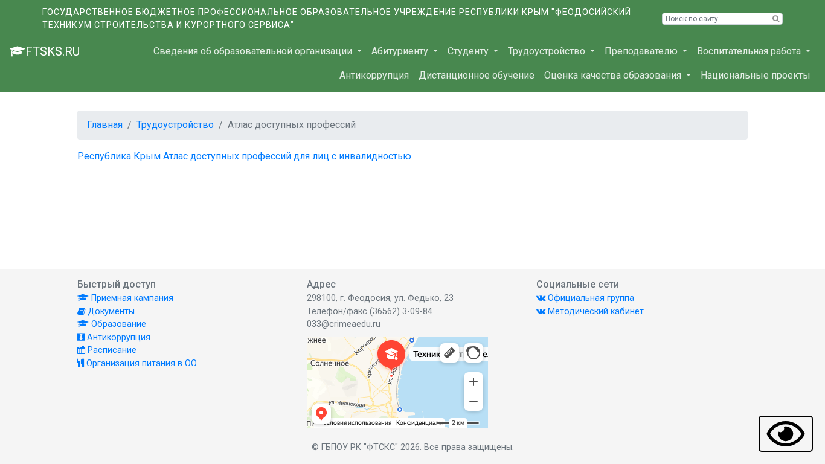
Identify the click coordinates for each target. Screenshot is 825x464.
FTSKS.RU (52, 51)
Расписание (110, 350)
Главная (105, 124)
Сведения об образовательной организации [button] (254, 51)
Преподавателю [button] (642, 51)
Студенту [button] (469, 51)
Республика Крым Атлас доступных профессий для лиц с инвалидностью (244, 156)
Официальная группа (589, 298)
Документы (110, 311)
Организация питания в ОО (140, 363)
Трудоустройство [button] (548, 51)
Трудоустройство (175, 124)
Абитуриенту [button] (401, 51)
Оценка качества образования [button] (614, 75)
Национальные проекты (756, 75)
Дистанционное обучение (476, 75)
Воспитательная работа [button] (750, 51)
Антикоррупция (374, 75)
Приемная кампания (131, 298)
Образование (117, 324)
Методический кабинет (594, 311)
